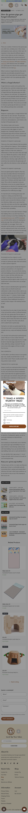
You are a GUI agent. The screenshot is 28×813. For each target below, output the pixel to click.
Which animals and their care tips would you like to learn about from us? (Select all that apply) (13, 416)
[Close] (25, 383)
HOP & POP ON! (14, 426)
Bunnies (8, 422)
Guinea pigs (9, 420)
